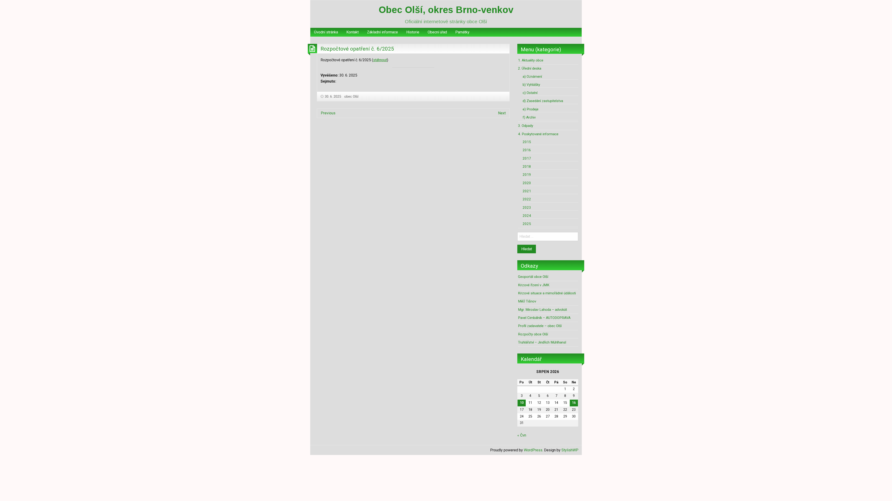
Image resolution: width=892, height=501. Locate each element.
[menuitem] (326, 32)
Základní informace (382, 32)
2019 (527, 175)
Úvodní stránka (326, 32)
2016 (527, 150)
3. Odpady (525, 126)
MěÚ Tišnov (527, 301)
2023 (527, 208)
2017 (527, 158)
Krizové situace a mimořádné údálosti (547, 293)
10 (522, 403)
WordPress (533, 450)
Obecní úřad (437, 32)
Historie (412, 32)
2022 (527, 199)
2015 (527, 142)
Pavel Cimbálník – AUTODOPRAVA (544, 318)
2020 (527, 183)
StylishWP (569, 450)
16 (574, 403)
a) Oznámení (532, 76)
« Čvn (521, 435)
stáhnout (380, 60)
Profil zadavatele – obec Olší (540, 326)
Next (502, 113)
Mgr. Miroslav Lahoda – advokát (542, 310)
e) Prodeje (530, 109)
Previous (328, 113)
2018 (527, 166)
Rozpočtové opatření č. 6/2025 (357, 49)
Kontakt (352, 32)
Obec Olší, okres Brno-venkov (446, 10)
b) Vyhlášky (531, 85)
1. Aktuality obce (530, 60)
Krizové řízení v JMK (533, 285)
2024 (527, 216)
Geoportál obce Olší (533, 277)
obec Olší (351, 96)
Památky (462, 32)
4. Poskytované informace (538, 134)
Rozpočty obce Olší (533, 334)
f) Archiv (529, 117)
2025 (527, 224)
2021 (527, 191)
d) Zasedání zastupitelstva (543, 101)
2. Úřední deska (529, 68)
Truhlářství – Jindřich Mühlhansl (542, 342)
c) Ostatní (530, 93)
